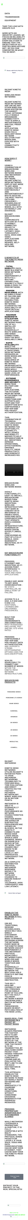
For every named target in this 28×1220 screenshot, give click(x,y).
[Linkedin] (9, 1195)
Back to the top (14, 1212)
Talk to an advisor (19, 1215)
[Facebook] (5, 1195)
